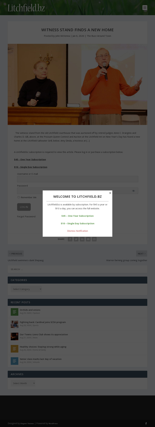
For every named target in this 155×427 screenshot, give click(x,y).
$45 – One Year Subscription (77, 215)
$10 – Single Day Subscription (77, 223)
